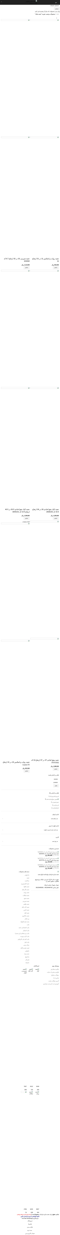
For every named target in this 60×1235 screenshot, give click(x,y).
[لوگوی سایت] (30, 2)
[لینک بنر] (30, 617)
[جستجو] (5, 2)
